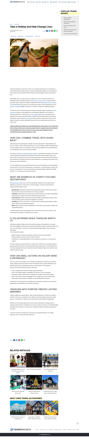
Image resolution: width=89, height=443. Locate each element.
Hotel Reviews (73, 2)
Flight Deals (20, 36)
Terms (46, 429)
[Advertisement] (19, 14)
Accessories (54, 2)
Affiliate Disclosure (58, 429)
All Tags (77, 429)
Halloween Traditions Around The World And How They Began (18, 371)
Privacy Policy (51, 429)
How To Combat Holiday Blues (34, 369)
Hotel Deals (13, 36)
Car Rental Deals (29, 36)
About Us (37, 429)
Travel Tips (46, 2)
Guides (39, 2)
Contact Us (65, 429)
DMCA (74, 429)
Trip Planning (63, 2)
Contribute (42, 429)
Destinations (32, 2)
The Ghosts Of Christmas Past (70, 33)
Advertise (70, 429)
